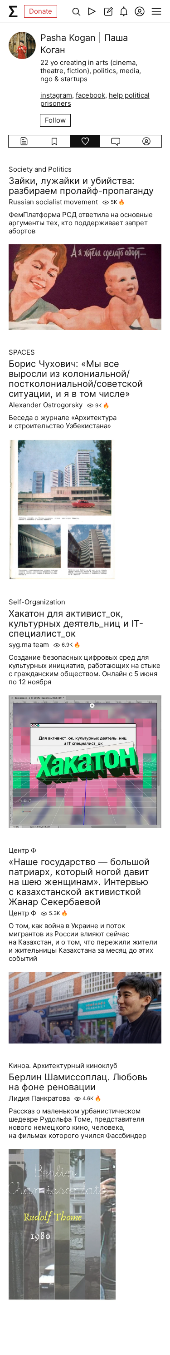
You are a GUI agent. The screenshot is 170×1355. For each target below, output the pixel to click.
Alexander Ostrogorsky (46, 405)
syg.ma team (29, 645)
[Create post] (108, 11)
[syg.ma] (13, 11)
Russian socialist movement (53, 202)
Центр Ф (22, 850)
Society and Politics (40, 169)
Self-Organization (37, 602)
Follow (55, 120)
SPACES (22, 352)
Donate (40, 11)
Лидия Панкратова (39, 1098)
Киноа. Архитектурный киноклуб (63, 1066)
